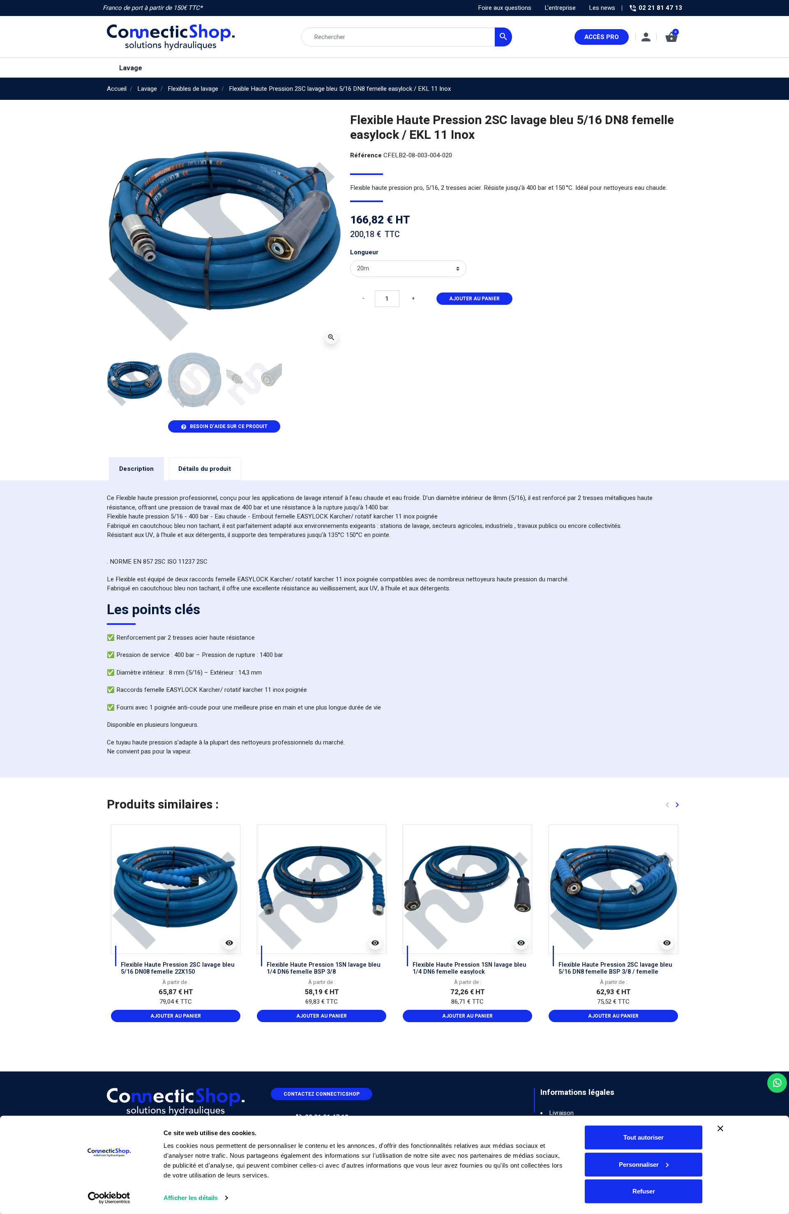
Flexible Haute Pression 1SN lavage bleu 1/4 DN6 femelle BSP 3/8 (324, 968)
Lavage (147, 88)
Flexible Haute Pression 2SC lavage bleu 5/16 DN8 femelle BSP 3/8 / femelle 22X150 (615, 972)
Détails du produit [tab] (204, 468)
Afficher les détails (191, 1197)
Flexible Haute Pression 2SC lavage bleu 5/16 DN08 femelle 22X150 (178, 968)
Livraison (561, 1112)
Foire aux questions (504, 7)
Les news (602, 7)
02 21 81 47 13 (659, 7)
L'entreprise (560, 7)
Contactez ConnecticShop (322, 1094)
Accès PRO (601, 36)
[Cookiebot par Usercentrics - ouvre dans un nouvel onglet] (109, 1198)
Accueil (117, 88)
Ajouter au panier (474, 298)
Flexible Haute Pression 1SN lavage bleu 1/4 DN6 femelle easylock (469, 968)
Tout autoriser (643, 1137)
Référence (366, 155)
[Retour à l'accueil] (176, 1101)
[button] (671, 37)
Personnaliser (639, 1164)
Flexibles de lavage (193, 88)
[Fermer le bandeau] (720, 1128)
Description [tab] (136, 468)
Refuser (643, 1191)
